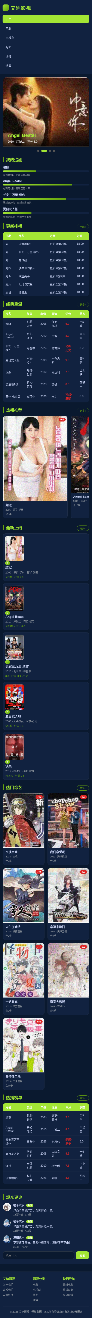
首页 (9, 19)
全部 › (83, 226)
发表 (82, 1255)
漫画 (9, 65)
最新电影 (68, 1284)
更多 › (83, 304)
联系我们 (8, 1289)
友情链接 (8, 1295)
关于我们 (8, 1284)
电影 (9, 28)
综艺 (9, 47)
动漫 (9, 56)
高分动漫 (68, 1295)
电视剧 (10, 37)
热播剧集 (68, 1289)
